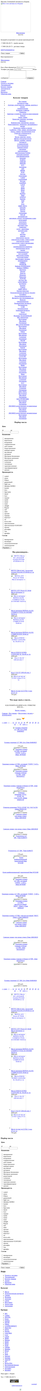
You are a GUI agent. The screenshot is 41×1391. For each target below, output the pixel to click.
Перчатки (22, 270)
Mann (23, 374)
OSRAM (23, 162)
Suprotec (22, 199)
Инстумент (8, 1302)
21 (38, 722)
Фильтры (8, 1297)
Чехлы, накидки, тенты (23, 137)
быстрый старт (23, 225)
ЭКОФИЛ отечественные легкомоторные (23, 413)
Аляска (22, 287)
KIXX (7, 1329)
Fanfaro (7, 1321)
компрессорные (22, 147)
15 (21, 722)
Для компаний (6, 85)
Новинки (23, 275)
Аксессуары (9, 1304)
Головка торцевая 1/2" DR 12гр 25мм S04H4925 (20, 742)
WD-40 (22, 215)
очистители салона (22, 241)
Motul (23, 190)
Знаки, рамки (22, 117)
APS (22, 169)
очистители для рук (22, 238)
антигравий (23, 220)
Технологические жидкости (14, 1293)
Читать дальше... (20, 710)
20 (35, 722)
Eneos (7, 1319)
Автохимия (23, 213)
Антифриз (22, 294)
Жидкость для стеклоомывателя (22, 298)
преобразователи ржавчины (22, 247)
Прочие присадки (23, 291)
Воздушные (23, 319)
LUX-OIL (22, 356)
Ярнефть (8, 1370)
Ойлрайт (23, 208)
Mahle (23, 365)
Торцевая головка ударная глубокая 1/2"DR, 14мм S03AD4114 (20, 960)
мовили (22, 236)
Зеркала (22, 115)
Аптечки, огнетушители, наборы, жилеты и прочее (23, 106)
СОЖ (23, 307)
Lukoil (23, 185)
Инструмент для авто (23, 259)
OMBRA (23, 262)
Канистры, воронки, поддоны (23, 119)
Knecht (22, 347)
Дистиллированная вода (22, 296)
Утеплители (23, 135)
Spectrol (7, 1356)
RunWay (22, 193)
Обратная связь (6, 94)
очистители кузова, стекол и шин (22, 239)
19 (33, 722)
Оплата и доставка (7, 83)
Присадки (22, 277)
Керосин (23, 300)
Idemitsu (7, 1349)
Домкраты (22, 112)
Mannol (7, 1340)
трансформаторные (22, 156)
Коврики (23, 121)
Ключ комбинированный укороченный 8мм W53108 (20, 872)
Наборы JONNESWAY (22, 266)
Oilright (7, 1347)
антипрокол (23, 223)
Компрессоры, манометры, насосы (22, 123)
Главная (3, 81)
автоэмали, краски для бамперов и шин (22, 218)
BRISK (22, 170)
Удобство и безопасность (22, 133)
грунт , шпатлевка (23, 229)
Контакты (4, 92)
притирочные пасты (23, 248)
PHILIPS (23, 163)
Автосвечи (22, 167)
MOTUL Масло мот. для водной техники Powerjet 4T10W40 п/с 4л (22, 571)
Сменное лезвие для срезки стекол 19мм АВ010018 (20, 829)
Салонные (22, 337)
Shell (22, 195)
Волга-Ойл (8, 1363)
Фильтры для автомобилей (23, 316)
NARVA (22, 160)
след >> (25, 724)
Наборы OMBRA (23, 268)
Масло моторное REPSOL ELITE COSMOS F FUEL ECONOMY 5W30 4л (22, 612)
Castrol (22, 177)
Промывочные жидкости (22, 303)
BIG (6, 1313)
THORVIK (22, 264)
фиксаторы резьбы (22, 255)
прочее (22, 250)
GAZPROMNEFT (11, 1326)
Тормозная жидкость (23, 310)
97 (20, 724)
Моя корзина (20, 33)
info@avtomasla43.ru (7, 50)
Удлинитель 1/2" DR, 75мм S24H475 (20, 851)
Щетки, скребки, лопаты (22, 140)
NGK (22, 172)
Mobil (23, 188)
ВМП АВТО (22, 206)
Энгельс (22, 174)
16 (24, 722)
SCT (22, 165)
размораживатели (23, 252)
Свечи (7, 1300)
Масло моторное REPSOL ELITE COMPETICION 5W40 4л (22, 633)
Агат (22, 204)
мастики (23, 234)
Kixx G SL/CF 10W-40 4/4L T (21, 672)
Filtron (23, 332)
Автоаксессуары (22, 103)
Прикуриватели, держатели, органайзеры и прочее (22, 125)
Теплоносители (23, 308)
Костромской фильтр (12, 1365)
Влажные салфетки (22, 110)
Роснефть (8, 1368)
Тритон (22, 211)
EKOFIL (8, 1317)
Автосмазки (23, 176)
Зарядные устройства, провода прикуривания (22, 114)
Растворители (22, 305)
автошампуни (22, 216)
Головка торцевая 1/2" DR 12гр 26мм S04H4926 (20, 980)
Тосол (23, 312)
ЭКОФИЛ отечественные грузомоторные (23, 406)
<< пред (4, 722)
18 (30, 722)
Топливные (23, 323)
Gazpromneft (23, 179)
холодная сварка (22, 257)
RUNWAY (22, 284)
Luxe (22, 186)
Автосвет (23, 158)
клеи (22, 232)
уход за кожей (22, 254)
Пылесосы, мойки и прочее (22, 128)
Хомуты (22, 273)
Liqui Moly (8, 1333)
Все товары (23, 101)
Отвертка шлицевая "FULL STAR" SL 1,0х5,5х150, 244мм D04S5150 (20, 808)
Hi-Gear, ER (23, 280)
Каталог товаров (6, 87)
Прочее (22, 271)
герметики (22, 227)
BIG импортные (22, 317)
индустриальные (22, 146)
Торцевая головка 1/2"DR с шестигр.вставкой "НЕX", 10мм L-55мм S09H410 (20, 916)
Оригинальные (10, 1367)
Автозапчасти (5, 88)
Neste (22, 192)
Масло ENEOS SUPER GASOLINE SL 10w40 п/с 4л (21, 653)
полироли (22, 245)
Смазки (7, 1295)
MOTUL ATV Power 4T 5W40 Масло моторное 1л (21, 591)
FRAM (22, 340)
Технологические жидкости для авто (22, 293)
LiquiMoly (22, 183)
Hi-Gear (22, 181)
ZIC (22, 202)
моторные (22, 149)
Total (22, 200)
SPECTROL (23, 392)
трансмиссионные (23, 154)
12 (13, 722)
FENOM (23, 278)
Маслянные (23, 335)
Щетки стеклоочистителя (22, 138)
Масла (7, 1292)
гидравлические (22, 144)
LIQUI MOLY (22, 282)
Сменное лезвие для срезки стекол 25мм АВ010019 (20, 937)
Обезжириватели (22, 301)
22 (15, 724)
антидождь (22, 222)
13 (16, 722)
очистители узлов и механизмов (23, 243)
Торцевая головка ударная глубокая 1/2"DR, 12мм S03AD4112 (20, 786)
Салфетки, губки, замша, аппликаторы (23, 130)
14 (19, 722)
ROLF (7, 1351)
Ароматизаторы (22, 108)
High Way (8, 1328)
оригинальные (23, 151)
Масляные (22, 321)
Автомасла (22, 142)
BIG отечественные (22, 324)
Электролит (23, 314)
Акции (3, 90)
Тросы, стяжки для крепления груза (23, 131)
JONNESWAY (23, 261)
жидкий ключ (22, 231)
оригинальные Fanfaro (22, 153)
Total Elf (7, 1360)
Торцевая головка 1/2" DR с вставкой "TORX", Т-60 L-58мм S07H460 (20, 895)
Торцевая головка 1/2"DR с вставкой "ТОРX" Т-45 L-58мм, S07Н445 (20, 765)
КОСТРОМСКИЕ (23, 399)
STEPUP (23, 197)
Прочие (22, 209)
